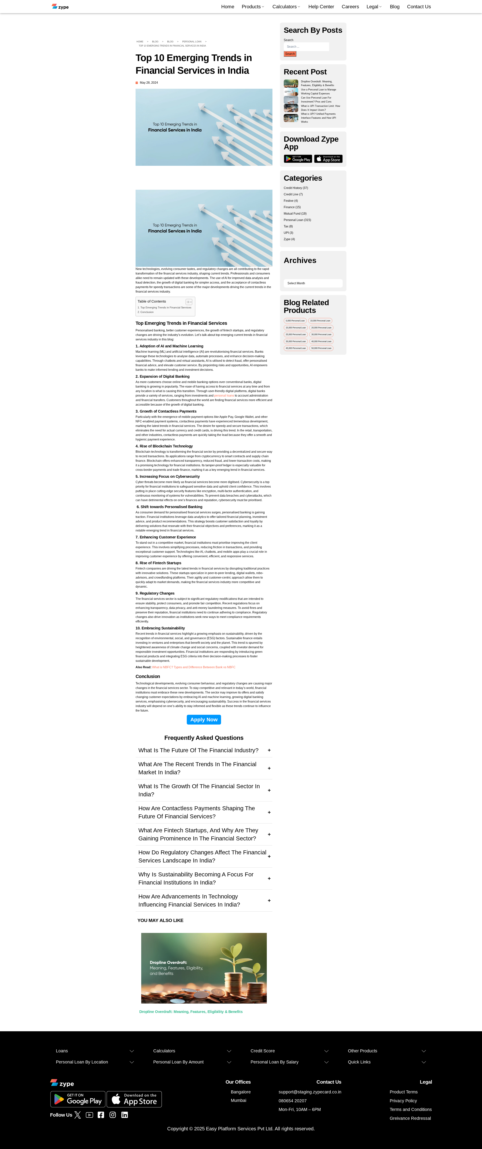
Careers (350, 6)
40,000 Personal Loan (321, 341)
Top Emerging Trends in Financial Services (165, 307)
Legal (372, 6)
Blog (395, 6)
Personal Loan (293, 220)
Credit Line (291, 194)
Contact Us (419, 6)
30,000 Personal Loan (321, 334)
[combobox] (306, 46)
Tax (286, 226)
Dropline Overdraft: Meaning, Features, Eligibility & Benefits (191, 1012)
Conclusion (147, 311)
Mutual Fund (292, 213)
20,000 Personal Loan (321, 327)
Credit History (293, 188)
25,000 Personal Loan (296, 334)
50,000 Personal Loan (321, 348)
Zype (287, 239)
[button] (95, 1051)
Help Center (321, 6)
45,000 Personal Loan (296, 348)
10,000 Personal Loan (320, 321)
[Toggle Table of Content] (187, 302)
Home (227, 6)
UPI (286, 232)
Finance (289, 207)
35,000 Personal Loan (296, 341)
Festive (289, 200)
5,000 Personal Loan (295, 321)
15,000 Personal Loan (296, 327)
